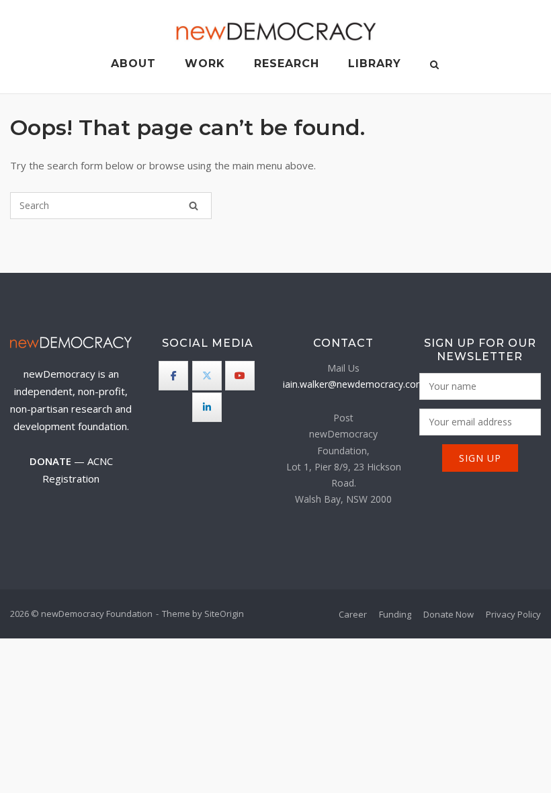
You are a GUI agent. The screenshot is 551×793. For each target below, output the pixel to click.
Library (374, 63)
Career (353, 614)
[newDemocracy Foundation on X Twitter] (207, 375)
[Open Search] (434, 66)
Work (205, 63)
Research (286, 63)
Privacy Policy (513, 614)
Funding (395, 614)
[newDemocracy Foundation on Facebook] (173, 375)
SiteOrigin (224, 614)
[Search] (193, 205)
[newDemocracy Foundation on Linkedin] (207, 407)
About (133, 63)
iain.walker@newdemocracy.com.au (360, 384)
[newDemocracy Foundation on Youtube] (240, 375)
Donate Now (448, 614)
